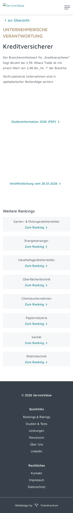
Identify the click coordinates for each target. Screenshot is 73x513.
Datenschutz (36, 487)
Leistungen (36, 430)
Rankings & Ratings (36, 417)
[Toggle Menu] (67, 7)
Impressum (36, 480)
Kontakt (36, 473)
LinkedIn (36, 451)
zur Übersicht (19, 20)
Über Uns (36, 444)
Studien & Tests (36, 423)
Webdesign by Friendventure (36, 505)
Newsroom (36, 437)
